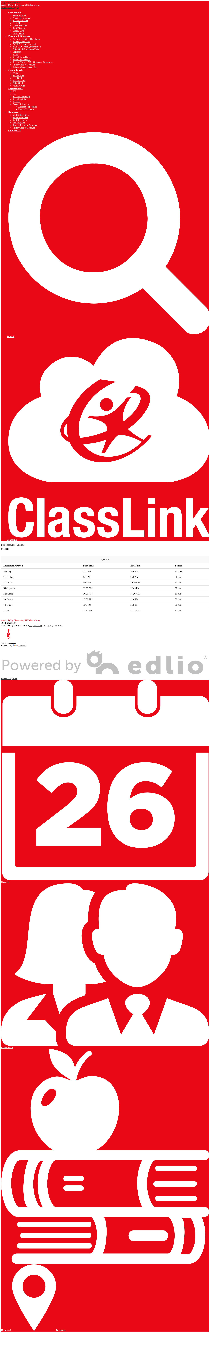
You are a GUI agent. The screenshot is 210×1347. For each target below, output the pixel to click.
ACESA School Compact (24, 44)
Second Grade (19, 80)
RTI (14, 94)
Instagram (8, 637)
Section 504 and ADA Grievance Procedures (33, 62)
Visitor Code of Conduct (24, 64)
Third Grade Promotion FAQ (26, 49)
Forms (15, 54)
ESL (15, 91)
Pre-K (15, 73)
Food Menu (18, 23)
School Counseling (21, 96)
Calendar (17, 52)
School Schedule (20, 20)
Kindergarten (18, 75)
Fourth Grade (19, 86)
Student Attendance (21, 41)
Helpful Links (19, 122)
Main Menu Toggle (10, 7)
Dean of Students (26, 109)
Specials (16, 101)
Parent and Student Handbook (26, 39)
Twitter (8, 634)
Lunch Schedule (20, 25)
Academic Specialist (27, 107)
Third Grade (18, 83)
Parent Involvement (21, 59)
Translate (22, 645)
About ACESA (19, 15)
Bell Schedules (8, 545)
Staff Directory (19, 28)
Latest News (18, 33)
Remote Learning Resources (25, 125)
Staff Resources (20, 120)
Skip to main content (10, 2)
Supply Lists (18, 31)
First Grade (18, 78)
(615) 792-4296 (35, 625)
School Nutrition (20, 99)
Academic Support (21, 104)
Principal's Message (21, 18)
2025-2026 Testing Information (27, 46)
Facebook (8, 631)
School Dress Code (21, 57)
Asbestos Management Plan (25, 67)
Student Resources (21, 115)
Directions (60, 1330)
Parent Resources (20, 117)
